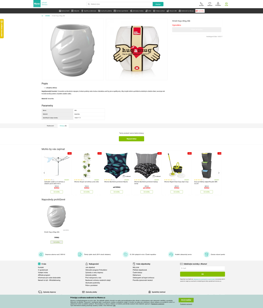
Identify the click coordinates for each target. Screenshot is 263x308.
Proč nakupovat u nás (93, 277)
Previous (44, 172)
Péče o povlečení (91, 285)
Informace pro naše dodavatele (49, 277)
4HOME (47, 16)
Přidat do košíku (197, 29)
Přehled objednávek (140, 270)
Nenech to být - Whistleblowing (49, 280)
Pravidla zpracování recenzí (143, 280)
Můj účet (136, 267)
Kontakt (41, 267)
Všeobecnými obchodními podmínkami (204, 279)
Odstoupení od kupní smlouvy (143, 277)
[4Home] (43, 16)
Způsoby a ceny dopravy (94, 272)
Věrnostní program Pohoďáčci (96, 270)
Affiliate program (44, 275)
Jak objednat (90, 267)
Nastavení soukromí (157, 304)
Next (218, 172)
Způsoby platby (91, 275)
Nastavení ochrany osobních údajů (98, 280)
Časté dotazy (137, 272)
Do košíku (57, 192)
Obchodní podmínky (92, 283)
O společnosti (43, 270)
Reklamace (137, 275)
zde (114, 305)
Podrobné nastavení (186, 304)
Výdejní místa (43, 272)
